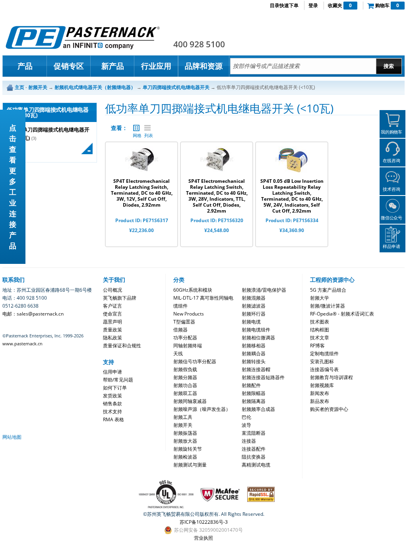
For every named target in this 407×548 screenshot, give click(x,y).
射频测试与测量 (190, 464)
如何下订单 (115, 387)
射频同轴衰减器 (190, 401)
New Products (188, 313)
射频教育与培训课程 (331, 377)
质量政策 (112, 329)
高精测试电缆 (256, 464)
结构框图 (319, 329)
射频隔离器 (254, 401)
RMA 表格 (113, 419)
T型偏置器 (184, 321)
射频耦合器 (254, 353)
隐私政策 (112, 337)
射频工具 (182, 417)
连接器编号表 (324, 369)
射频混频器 (254, 297)
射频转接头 (254, 361)
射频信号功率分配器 (194, 361)
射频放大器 (185, 441)
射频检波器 (185, 456)
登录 (313, 5)
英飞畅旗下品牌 (119, 297)
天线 (178, 353)
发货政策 (112, 395)
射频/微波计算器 (327, 305)
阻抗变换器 (254, 456)
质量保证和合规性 (122, 345)
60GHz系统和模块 (192, 290)
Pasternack (82, 37)
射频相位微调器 (258, 337)
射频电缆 (251, 321)
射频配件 (251, 385)
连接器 (249, 441)
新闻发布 (319, 393)
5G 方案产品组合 (328, 290)
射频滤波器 (254, 305)
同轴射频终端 (187, 345)
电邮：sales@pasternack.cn (33, 313)
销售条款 (112, 403)
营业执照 (203, 537)
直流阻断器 (254, 433)
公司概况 (112, 290)
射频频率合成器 (258, 409)
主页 (19, 87)
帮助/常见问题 (118, 379)
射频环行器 (254, 313)
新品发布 (319, 401)
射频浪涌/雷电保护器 (264, 290)
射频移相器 (254, 345)
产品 (25, 66)
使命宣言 (112, 313)
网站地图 (11, 437)
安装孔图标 (322, 361)
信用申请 (112, 371)
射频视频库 (322, 385)
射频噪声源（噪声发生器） (202, 409)
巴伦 (246, 417)
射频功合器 (185, 385)
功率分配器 (185, 337)
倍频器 (180, 329)
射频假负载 (185, 369)
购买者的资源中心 (329, 409)
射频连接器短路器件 (263, 377)
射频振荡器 (185, 433)
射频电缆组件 (256, 329)
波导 (246, 425)
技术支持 (112, 411)
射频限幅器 (254, 393)
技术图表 (319, 321)
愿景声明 (112, 321)
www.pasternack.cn (22, 344)
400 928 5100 (199, 44)
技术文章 (319, 337)
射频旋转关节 (187, 448)
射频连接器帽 (256, 369)
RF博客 (317, 345)
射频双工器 (185, 393)
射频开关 (182, 425)
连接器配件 (254, 448)
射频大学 (319, 297)
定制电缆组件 (324, 353)
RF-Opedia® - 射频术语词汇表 (342, 313)
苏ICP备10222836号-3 (204, 522)
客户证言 (112, 305)
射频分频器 (185, 377)
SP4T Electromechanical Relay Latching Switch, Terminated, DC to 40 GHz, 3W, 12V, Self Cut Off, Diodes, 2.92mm (141, 193)
